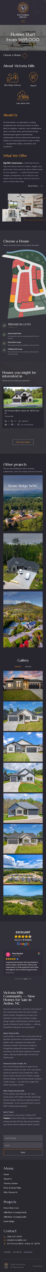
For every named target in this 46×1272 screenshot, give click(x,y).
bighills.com (23, 629)
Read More (33, 186)
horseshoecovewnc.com (23, 572)
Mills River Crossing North (15, 1212)
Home (6, 1174)
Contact (6, 1118)
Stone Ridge (9, 1221)
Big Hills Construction (12, 163)
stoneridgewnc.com (23, 514)
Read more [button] (6, 973)
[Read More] (41, 186)
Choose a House (12, 55)
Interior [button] (28, 666)
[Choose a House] (25, 56)
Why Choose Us (10, 1192)
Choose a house (11, 1183)
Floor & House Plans (12, 1188)
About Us (8, 1179)
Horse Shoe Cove (11, 1208)
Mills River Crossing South (15, 1217)
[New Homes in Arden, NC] (23, 10)
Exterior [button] (18, 666)
